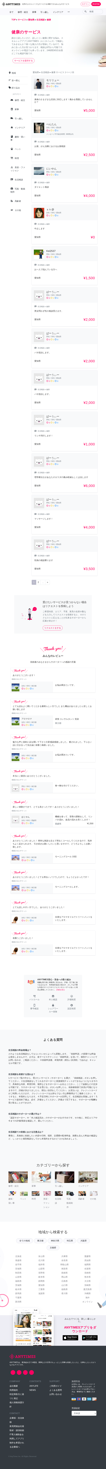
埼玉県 (70, 1241)
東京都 (40, 1241)
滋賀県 (41, 1293)
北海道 (18, 1256)
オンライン (87, 1302)
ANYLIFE (33, 1386)
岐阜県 (41, 1277)
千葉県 (18, 1297)
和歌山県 (64, 1264)
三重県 (41, 1289)
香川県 (64, 1293)
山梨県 (41, 1269)
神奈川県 (55, 1241)
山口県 (64, 1285)
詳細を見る (60, 990)
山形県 (18, 1277)
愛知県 (41, 1285)
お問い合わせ (55, 1394)
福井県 (41, 1264)
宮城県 (18, 1269)
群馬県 (18, 1293)
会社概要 (14, 1386)
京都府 (53, 1248)
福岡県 (87, 1264)
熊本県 (87, 1277)
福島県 (18, 1281)
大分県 (87, 1281)
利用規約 (14, 1390)
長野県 (41, 1273)
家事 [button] (34, 12)
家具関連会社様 (17, 1426)
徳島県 (64, 1289)
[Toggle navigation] (102, 4)
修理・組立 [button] (23, 12)
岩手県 (18, 1264)
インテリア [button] (58, 12)
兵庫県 (64, 1256)
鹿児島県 (87, 1289)
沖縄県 (87, 1293)
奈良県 (64, 1260)
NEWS (32, 1390)
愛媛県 (87, 1256)
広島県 (64, 1281)
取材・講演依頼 (17, 1430)
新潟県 (18, 1302)
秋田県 (18, 1273)
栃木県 (18, 1289)
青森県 (18, 1260)
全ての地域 (24, 1241)
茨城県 (18, 1285)
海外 (87, 1297)
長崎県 (87, 1273)
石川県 (41, 1260)
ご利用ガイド (55, 1386)
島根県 (64, 1273)
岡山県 (64, 1277)
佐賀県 (87, 1269)
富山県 (41, 1256)
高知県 (87, 1260)
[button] (34, 998)
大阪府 (83, 1241)
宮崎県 (87, 1285)
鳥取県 (64, 1269)
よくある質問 (55, 1390)
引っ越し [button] (44, 12)
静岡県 (41, 1281)
